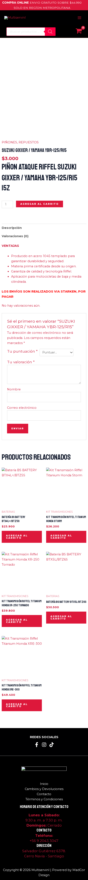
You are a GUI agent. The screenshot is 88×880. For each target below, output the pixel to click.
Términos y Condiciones (44, 799)
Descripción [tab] (12, 228)
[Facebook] (36, 744)
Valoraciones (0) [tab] (15, 236)
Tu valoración (21, 362)
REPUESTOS (29, 142)
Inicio (44, 784)
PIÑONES (9, 142)
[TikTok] (51, 744)
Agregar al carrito (39, 203)
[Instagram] (44, 744)
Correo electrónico (22, 408)
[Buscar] (50, 31)
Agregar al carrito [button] (17, 536)
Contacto (44, 794)
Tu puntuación (22, 351)
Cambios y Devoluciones (44, 789)
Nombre (14, 389)
